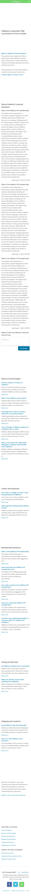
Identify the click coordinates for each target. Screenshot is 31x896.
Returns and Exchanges (8, 833)
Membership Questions (8, 839)
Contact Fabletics (6, 830)
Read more (4, 394)
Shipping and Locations (8, 845)
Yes (19, 872)
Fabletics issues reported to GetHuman (13, 795)
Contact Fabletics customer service (12, 75)
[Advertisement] (15, 89)
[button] (29, 1)
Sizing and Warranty (7, 842)
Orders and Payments (8, 836)
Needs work (25, 872)
